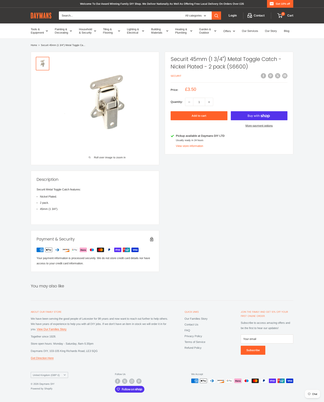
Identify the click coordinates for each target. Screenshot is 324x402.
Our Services (250, 30)
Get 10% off (283, 3)
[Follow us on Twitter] (124, 381)
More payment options (259, 125)
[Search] (216, 15)
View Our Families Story (52, 329)
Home (34, 45)
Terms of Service (194, 341)
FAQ (187, 330)
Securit (176, 76)
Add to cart (199, 115)
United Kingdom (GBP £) (46, 375)
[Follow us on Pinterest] (139, 381)
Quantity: (177, 102)
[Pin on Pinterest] (270, 75)
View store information (189, 146)
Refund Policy (193, 347)
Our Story (271, 30)
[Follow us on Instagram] (131, 381)
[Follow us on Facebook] (117, 381)
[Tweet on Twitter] (277, 75)
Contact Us (191, 324)
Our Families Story (196, 318)
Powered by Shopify (41, 388)
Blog (286, 30)
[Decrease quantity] (189, 102)
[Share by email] (284, 75)
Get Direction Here (42, 358)
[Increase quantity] (209, 102)
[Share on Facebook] (263, 75)
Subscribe (253, 350)
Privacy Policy (193, 336)
